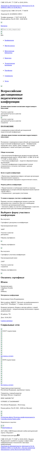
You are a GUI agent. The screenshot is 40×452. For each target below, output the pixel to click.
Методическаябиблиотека (9, 52)
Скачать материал (7, 321)
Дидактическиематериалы (10, 64)
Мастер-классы (10, 45)
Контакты (4, 26)
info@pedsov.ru (7, 427)
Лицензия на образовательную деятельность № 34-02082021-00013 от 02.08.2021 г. (17, 6)
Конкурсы (8, 58)
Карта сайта (16, 419)
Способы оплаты (6, 419)
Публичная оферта (7, 417)
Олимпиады (9, 76)
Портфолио (8, 70)
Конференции (9, 40)
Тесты (7, 81)
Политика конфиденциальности (24, 417)
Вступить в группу (7, 356)
